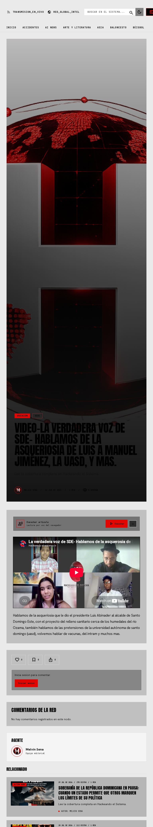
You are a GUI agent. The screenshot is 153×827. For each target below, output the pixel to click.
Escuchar (116, 523)
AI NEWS (51, 27)
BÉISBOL (138, 27)
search (131, 12)
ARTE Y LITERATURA (77, 27)
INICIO (11, 27)
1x (133, 524)
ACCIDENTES (31, 27)
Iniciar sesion (26, 683)
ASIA (100, 27)
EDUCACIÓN (22, 415)
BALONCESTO (118, 27)
